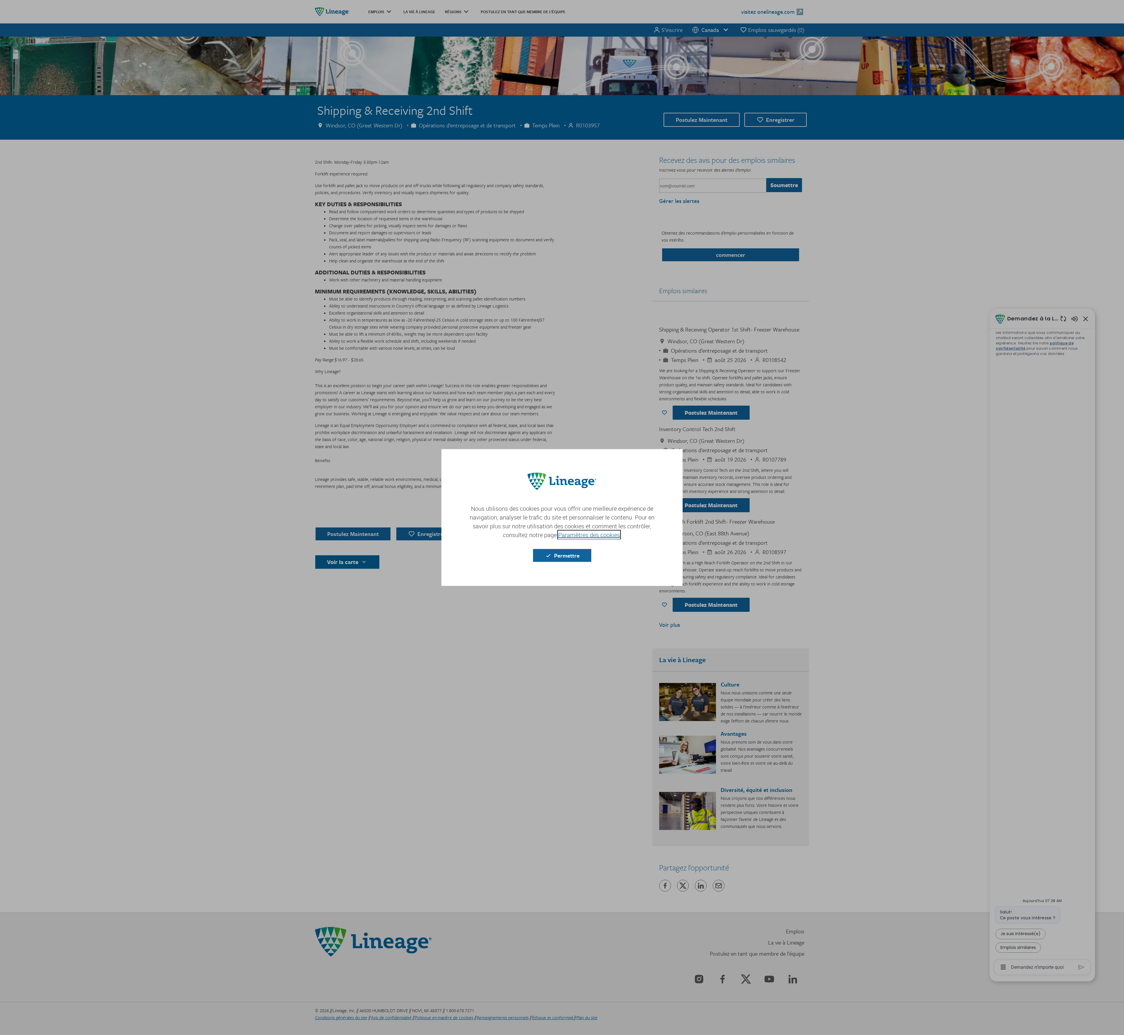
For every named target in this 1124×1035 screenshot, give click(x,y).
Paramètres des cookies (589, 535)
